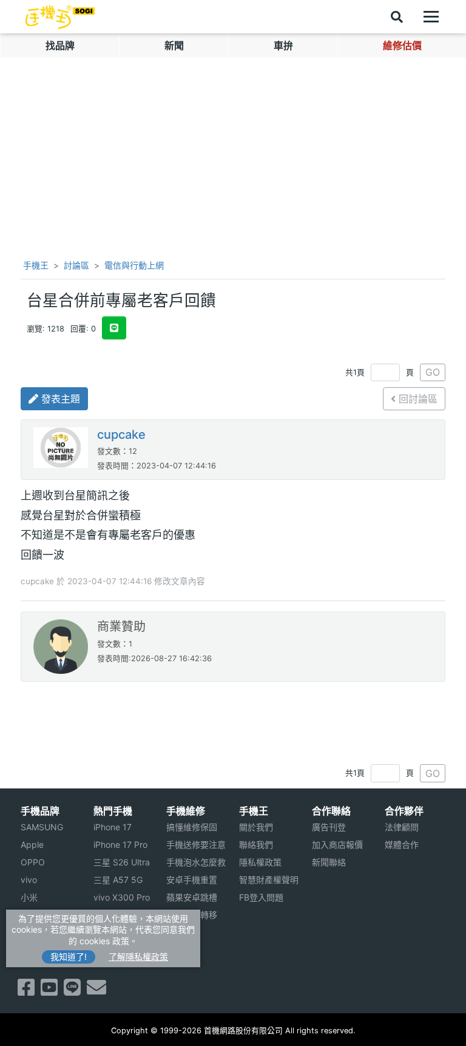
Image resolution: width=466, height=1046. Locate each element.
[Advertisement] (233, 718)
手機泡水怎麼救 (196, 862)
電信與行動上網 (134, 265)
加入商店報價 (337, 844)
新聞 (174, 45)
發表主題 (59, 399)
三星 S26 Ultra (121, 862)
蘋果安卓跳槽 (191, 897)
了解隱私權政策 (138, 956)
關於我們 (256, 827)
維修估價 (402, 45)
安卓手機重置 (191, 879)
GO (432, 372)
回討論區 (416, 399)
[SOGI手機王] (60, 17)
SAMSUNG (42, 827)
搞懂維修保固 (191, 827)
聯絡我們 (256, 844)
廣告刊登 (329, 827)
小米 (29, 897)
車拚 (283, 45)
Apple (32, 844)
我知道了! (68, 956)
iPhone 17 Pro (120, 844)
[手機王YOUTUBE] (49, 991)
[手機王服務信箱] (96, 991)
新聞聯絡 (329, 862)
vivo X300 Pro (121, 897)
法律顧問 (402, 827)
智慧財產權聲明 (269, 879)
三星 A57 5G (118, 879)
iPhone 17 (112, 827)
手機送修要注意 (196, 844)
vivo (29, 879)
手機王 (35, 265)
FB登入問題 (261, 897)
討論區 (76, 265)
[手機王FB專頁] (26, 991)
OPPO (33, 862)
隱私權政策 (260, 862)
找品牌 (60, 45)
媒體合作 (402, 844)
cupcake (121, 434)
